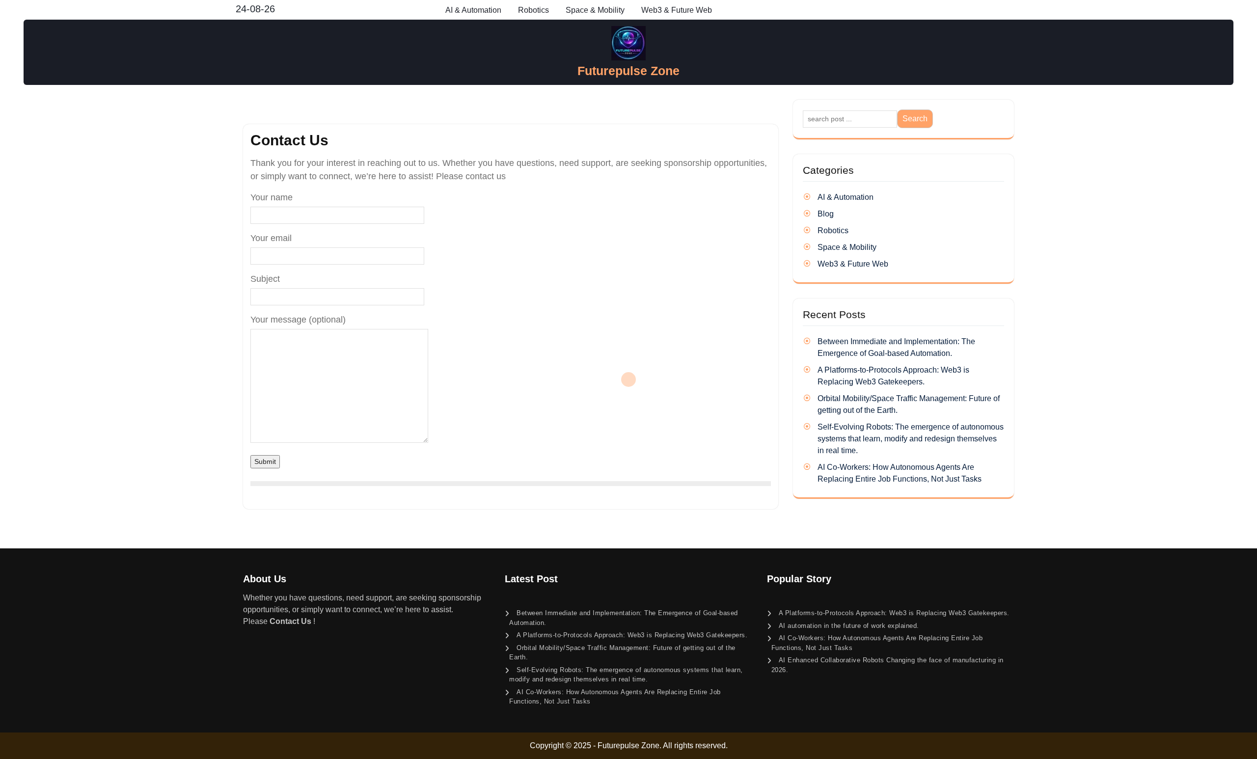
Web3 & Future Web (676, 10)
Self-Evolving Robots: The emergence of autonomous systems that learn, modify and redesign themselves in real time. (911, 439)
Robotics (533, 10)
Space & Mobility (595, 10)
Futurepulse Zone (628, 71)
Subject (265, 279)
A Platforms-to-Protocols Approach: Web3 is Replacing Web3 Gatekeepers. (632, 635)
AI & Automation (473, 10)
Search (915, 118)
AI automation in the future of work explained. (849, 625)
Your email (271, 238)
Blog (826, 214)
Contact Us (290, 621)
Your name (271, 197)
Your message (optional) (298, 320)
